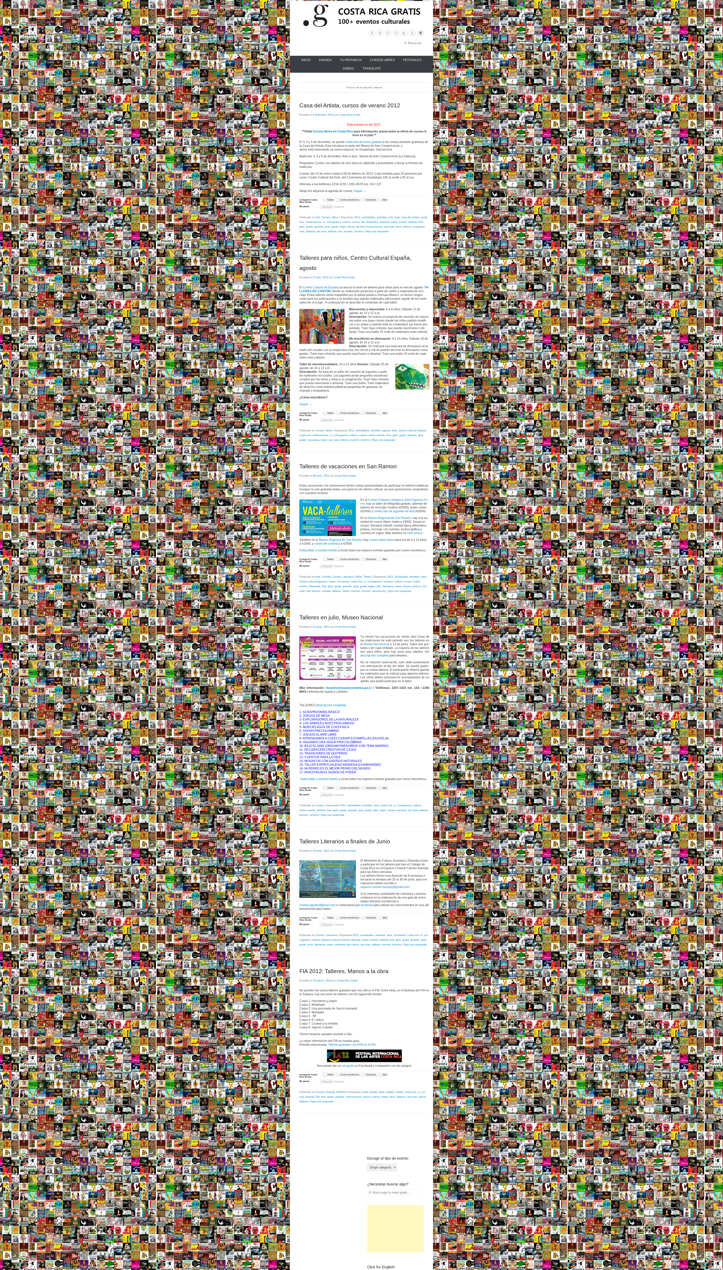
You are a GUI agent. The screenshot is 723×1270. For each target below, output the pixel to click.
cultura (346, 221)
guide (334, 226)
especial (384, 221)
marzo (376, 1096)
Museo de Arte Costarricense (365, 226)
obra (392, 1096)
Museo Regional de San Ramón (389, 518)
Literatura (348, 576)
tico (340, 231)
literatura (388, 586)
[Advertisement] (395, 1228)
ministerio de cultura (347, 944)
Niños (335, 217)
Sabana (310, 231)
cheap (399, 1091)
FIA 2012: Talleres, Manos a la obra (343, 971)
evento (403, 221)
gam (302, 226)
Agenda (325, 60)
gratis (309, 226)
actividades (368, 217)
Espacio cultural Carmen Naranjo (341, 939)
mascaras (313, 439)
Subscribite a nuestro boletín (318, 550)
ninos (398, 226)
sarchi (422, 1096)
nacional (389, 226)
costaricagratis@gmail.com (317, 905)
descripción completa (374, 655)
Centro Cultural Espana (412, 430)
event (394, 221)
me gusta (348, 1065)
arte (390, 217)
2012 (357, 217)
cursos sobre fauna (381, 539)
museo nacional (396, 810)
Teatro (367, 576)
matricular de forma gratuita (363, 142)
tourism (348, 231)
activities (382, 217)
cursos (356, 221)
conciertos (343, 581)
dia (363, 221)
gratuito (318, 226)
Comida (326, 576)
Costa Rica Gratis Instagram (420, 33)
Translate (372, 68)
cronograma (333, 221)
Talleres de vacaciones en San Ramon (348, 466)
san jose (321, 231)
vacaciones (378, 590)
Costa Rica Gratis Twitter (380, 33)
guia (327, 226)
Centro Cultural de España (321, 287)
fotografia (314, 586)
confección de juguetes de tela (394, 511)
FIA (317, 1096)
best (397, 217)
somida (326, 590)
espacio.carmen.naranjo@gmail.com (384, 887)
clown (332, 581)
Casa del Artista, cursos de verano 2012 (349, 105)
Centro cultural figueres (313, 581)
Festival (330, 1091)
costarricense (313, 221)
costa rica (305, 435)
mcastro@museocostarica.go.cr (349, 687)
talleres (332, 231)
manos (367, 1096)
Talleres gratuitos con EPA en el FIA (352, 1044)
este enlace (415, 533)
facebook (367, 905)
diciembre (372, 221)
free (420, 221)
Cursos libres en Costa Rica (333, 131)
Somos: (348, 68)
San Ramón (313, 590)
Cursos (326, 217)
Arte (317, 217)
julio (379, 586)
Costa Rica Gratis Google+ (388, 33)
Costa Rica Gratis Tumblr (412, 33)
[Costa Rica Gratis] (361, 15)
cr (324, 221)
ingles (371, 586)
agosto (386, 430)
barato (374, 1091)
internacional (353, 1096)
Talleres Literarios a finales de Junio (344, 841)
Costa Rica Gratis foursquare (404, 33)
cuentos (388, 581)
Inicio (305, 60)
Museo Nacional (375, 644)
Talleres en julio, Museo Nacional (341, 617)
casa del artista (410, 217)
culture (363, 435)
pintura (407, 226)
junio (310, 944)
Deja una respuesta (377, 231)
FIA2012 (341, 1091)
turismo (358, 231)
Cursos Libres (382, 60)
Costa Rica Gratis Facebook (372, 33)
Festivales (412, 60)
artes (365, 1091)
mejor (342, 226)
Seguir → (360, 191)
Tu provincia (351, 60)
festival (413, 221)
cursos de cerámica (327, 543)
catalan (390, 1091)
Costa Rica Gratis (349, 114)
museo (407, 586)
